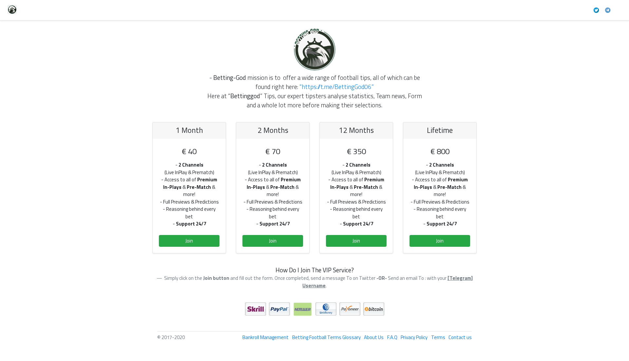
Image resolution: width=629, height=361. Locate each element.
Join (189, 240)
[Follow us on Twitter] (596, 9)
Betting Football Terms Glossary (326, 337)
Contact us (460, 337)
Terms (438, 337)
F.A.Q (392, 337)
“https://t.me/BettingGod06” (336, 86)
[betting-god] (314, 47)
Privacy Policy (414, 337)
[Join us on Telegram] (607, 9)
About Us (374, 337)
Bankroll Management (265, 337)
